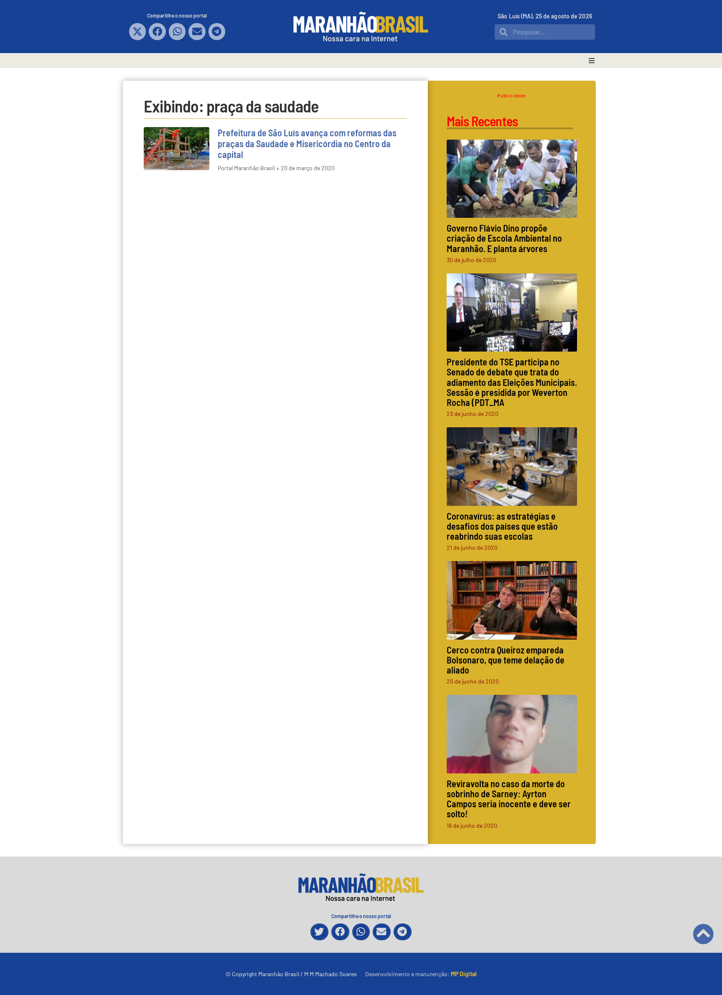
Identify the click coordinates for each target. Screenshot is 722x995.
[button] (137, 31)
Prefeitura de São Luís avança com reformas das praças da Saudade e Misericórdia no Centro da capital (307, 143)
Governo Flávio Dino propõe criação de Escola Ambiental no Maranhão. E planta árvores (504, 237)
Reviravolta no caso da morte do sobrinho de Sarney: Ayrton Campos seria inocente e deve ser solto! (509, 798)
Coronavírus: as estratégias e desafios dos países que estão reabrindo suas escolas (502, 525)
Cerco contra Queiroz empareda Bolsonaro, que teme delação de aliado (505, 659)
